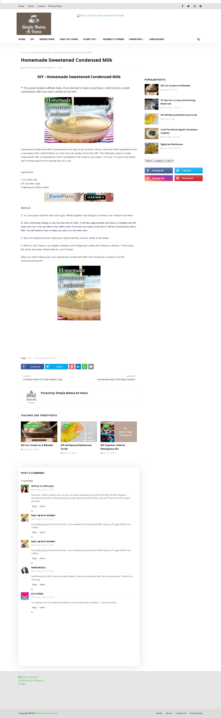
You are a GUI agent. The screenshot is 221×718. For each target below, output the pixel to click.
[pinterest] (200, 6)
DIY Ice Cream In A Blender (37, 445)
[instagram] (194, 6)
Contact (41, 6)
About (31, 6)
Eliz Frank (37, 593)
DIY (29, 358)
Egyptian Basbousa (172, 144)
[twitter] (188, 6)
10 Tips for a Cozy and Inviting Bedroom (178, 102)
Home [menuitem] (21, 39)
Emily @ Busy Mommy (43, 515)
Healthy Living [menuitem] (69, 39)
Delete (42, 506)
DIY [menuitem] (32, 39)
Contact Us (180, 713)
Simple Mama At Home (34, 67)
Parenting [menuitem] (135, 39)
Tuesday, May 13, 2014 (43, 571)
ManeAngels (38, 567)
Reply (34, 506)
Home (21, 6)
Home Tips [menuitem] (89, 39)
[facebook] (182, 6)
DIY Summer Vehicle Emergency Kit (112, 446)
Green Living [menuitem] (47, 39)
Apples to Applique (42, 486)
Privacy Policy (54, 6)
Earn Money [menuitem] (157, 39)
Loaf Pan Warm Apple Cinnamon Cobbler (179, 131)
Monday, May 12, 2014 (43, 489)
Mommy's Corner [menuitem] (113, 39)
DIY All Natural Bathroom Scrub (76, 446)
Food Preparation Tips (40, 52)
